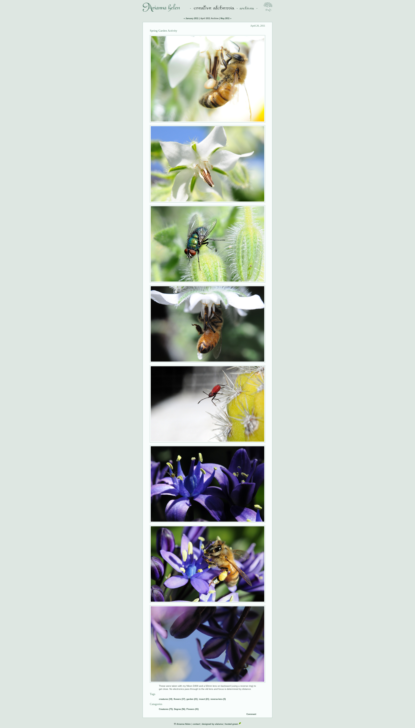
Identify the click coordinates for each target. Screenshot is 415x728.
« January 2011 (191, 18)
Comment (251, 714)
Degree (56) (179, 709)
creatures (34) (165, 699)
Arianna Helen (183, 724)
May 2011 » (225, 18)
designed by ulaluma (212, 724)
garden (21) (192, 699)
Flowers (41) (192, 709)
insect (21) (204, 699)
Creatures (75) (166, 709)
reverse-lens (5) (218, 699)
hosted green (232, 724)
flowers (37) (179, 699)
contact (196, 724)
